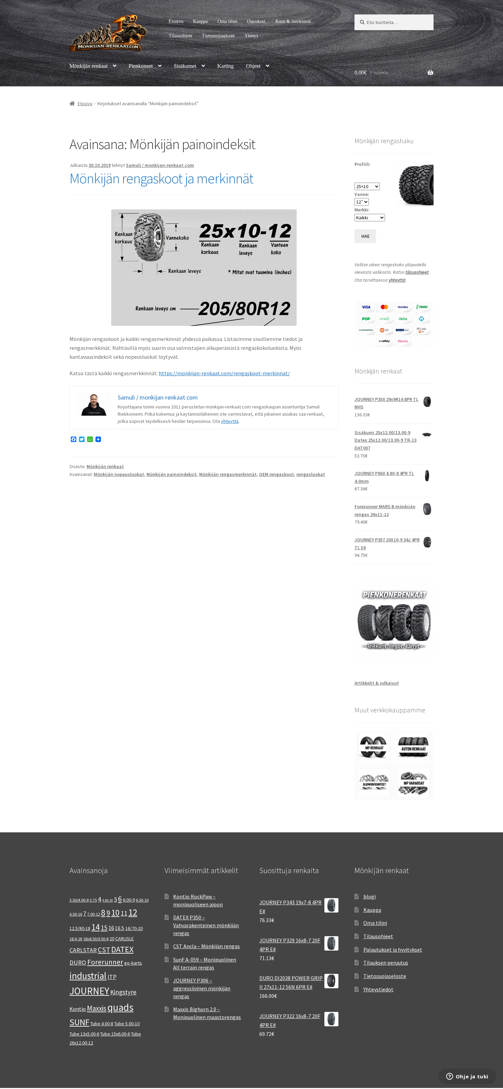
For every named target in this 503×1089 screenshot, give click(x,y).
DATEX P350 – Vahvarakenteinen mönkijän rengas (206, 925)
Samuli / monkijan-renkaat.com (160, 165)
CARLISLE (124, 938)
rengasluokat (310, 474)
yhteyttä (229, 421)
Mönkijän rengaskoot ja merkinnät (161, 178)
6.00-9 (129, 900)
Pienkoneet (141, 66)
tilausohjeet (417, 272)
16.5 (119, 928)
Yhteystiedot (378, 989)
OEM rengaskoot (276, 474)
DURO (77, 962)
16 (111, 928)
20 (111, 938)
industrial (87, 975)
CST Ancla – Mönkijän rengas (206, 946)
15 (104, 927)
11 (123, 913)
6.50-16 (75, 914)
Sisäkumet (185, 66)
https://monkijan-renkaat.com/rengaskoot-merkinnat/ (224, 373)
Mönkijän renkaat (88, 66)
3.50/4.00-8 (79, 900)
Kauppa (200, 21)
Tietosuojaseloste (218, 35)
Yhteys (251, 35)
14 (95, 926)
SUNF (79, 1022)
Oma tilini (227, 21)
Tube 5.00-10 (127, 1023)
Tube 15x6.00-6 (115, 1034)
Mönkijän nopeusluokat (119, 474)
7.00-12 (93, 914)
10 (115, 912)
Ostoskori (256, 21)
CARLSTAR (83, 950)
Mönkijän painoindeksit (171, 474)
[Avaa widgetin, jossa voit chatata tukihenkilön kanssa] (467, 1077)
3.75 (93, 900)
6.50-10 (142, 900)
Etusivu (176, 21)
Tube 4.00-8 (101, 1023)
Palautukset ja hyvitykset (392, 949)
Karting (225, 66)
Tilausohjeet (180, 35)
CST (104, 949)
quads (120, 1007)
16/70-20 (134, 928)
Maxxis (96, 1008)
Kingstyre (123, 992)
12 (132, 912)
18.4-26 (75, 938)
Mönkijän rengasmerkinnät (228, 474)
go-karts (133, 963)
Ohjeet (253, 66)
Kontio (77, 1008)
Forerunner (105, 962)
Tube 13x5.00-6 (84, 1034)
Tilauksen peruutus (385, 962)
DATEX (122, 949)
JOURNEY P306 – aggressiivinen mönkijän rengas (201, 988)
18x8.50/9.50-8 (95, 938)
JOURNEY (89, 991)
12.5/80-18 (79, 928)
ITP (111, 977)
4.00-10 (107, 900)
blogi (369, 896)
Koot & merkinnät (293, 21)
